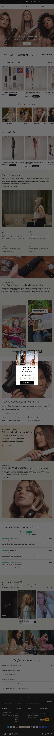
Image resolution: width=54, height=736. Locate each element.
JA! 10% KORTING (27, 382)
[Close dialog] (36, 353)
